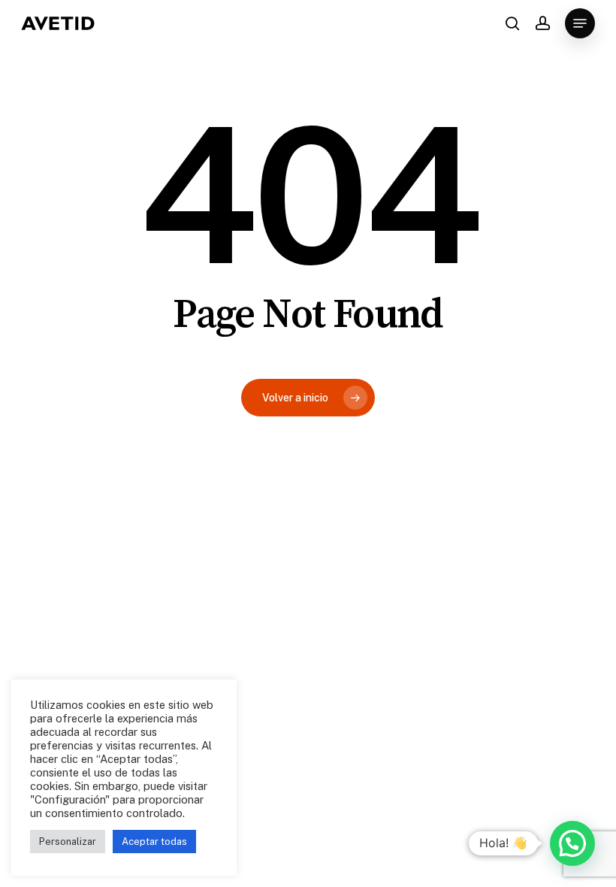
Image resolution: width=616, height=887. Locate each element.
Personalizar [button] (67, 841)
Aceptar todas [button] (154, 841)
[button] (580, 23)
